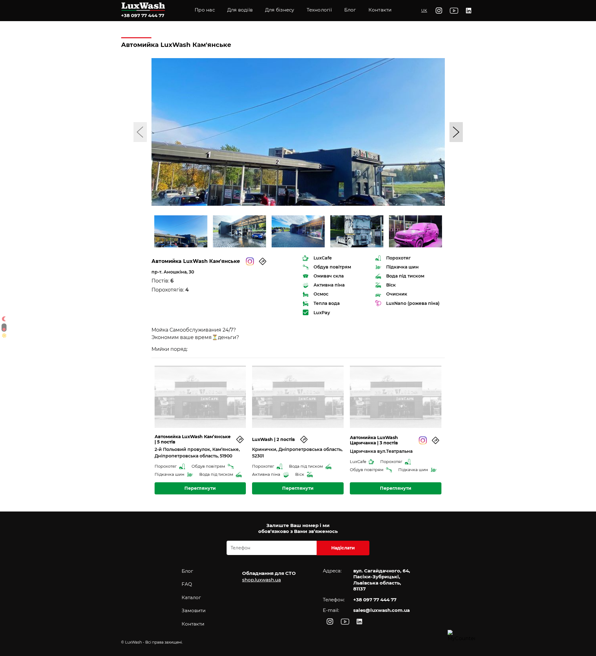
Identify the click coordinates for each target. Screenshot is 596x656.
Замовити (193, 610)
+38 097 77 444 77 (142, 15)
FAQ (187, 584)
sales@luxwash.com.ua (381, 610)
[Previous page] (140, 132)
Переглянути (200, 488)
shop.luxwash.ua (261, 580)
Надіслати (343, 548)
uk (424, 10)
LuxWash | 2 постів (273, 439)
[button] (319, 10)
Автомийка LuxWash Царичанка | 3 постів (374, 440)
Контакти (380, 10)
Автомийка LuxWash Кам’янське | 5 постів (193, 439)
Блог (187, 571)
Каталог (191, 597)
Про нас (205, 10)
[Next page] (456, 132)
